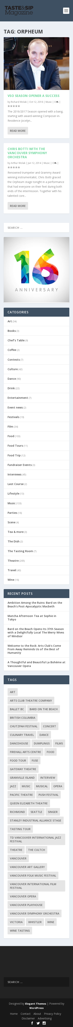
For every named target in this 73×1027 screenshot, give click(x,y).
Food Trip (14, 455)
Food (11, 436)
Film (10, 426)
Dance (12, 378)
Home (14, 1014)
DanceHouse (19, 743)
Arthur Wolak (18, 163)
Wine (11, 580)
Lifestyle (13, 493)
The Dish (13, 541)
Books (12, 331)
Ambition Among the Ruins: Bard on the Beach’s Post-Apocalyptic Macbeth (35, 604)
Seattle (36, 812)
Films (59, 743)
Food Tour (18, 760)
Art (10, 321)
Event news (15, 407)
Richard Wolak (19, 102)
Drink (11, 388)
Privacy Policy (52, 1014)
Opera (57, 786)
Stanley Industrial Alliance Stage (35, 820)
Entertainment (18, 398)
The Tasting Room (20, 551)
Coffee (12, 350)
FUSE (35, 760)
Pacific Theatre (21, 795)
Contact (26, 1014)
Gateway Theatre (23, 769)
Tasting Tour (20, 829)
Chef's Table (16, 340)
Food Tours (15, 445)
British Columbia (22, 718)
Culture (13, 369)
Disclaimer (28, 1018)
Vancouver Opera (23, 896)
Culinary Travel (22, 735)
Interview (47, 777)
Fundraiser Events (20, 465)
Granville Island (22, 777)
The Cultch (36, 850)
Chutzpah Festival (23, 726)
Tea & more (16, 532)
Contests (14, 359)
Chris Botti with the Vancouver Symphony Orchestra (27, 153)
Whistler (35, 922)
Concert (49, 726)
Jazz (13, 786)
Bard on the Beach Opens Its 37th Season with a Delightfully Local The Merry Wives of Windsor (36, 632)
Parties (12, 513)
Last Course (16, 484)
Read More (18, 131)
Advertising (45, 1018)
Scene (11, 522)
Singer (53, 812)
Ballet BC (17, 709)
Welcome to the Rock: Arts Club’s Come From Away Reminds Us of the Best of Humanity (34, 649)
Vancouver (18, 858)
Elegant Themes (35, 1003)
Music (49, 102)
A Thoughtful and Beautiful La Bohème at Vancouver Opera (36, 664)
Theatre (13, 560)
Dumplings (42, 743)
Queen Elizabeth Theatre (29, 803)
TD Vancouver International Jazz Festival (35, 839)
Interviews (14, 474)
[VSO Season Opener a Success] (36, 63)
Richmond (17, 812)
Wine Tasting (20, 930)
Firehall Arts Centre (25, 752)
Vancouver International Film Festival (33, 886)
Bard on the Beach (44, 709)
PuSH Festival (48, 795)
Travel (12, 570)
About (37, 1014)
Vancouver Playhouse (26, 905)
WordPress (36, 1008)
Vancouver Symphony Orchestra (34, 913)
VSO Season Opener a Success (34, 96)
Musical (42, 786)
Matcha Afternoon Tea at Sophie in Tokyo (32, 617)
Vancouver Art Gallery (27, 867)
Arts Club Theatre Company (31, 700)
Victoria (16, 922)
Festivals (13, 417)
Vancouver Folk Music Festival (33, 875)
